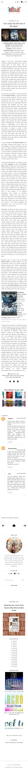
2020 (13, 650)
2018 (13, 653)
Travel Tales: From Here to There (14, 735)
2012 (13, 664)
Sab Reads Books (12, 448)
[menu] (2, 2)
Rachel (16, 55)
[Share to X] (10, 381)
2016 (13, 657)
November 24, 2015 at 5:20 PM (21, 418)
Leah (9, 473)
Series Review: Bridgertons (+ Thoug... (14, 402)
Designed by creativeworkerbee (14, 767)
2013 (13, 663)
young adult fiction (16, 377)
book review (16, 375)
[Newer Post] (3, 526)
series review (9, 377)
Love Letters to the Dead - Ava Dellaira (14, 691)
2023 (14, 644)
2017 (13, 655)
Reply (10, 442)
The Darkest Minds (8, 43)
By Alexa (22, 375)
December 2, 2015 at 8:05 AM (21, 473)
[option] (14, 399)
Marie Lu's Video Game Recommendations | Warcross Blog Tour (14, 713)
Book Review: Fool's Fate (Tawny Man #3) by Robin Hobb (14, 607)
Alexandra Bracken (8, 375)
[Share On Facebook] (14, 381)
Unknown (10, 418)
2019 (13, 652)
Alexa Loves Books (12, 764)
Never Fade (17, 43)
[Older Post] (25, 526)
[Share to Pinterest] (17, 381)
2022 (14, 646)
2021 (14, 648)
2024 (14, 643)
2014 (13, 661)
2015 (13, 659)
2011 (13, 666)
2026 (14, 641)
